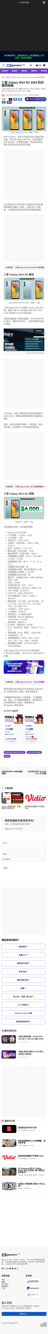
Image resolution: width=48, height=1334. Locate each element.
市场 (3, 1280)
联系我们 (5, 1286)
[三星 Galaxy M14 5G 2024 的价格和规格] (15, 99)
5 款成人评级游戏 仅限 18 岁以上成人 (31, 1185)
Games (20, 1188)
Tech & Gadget (34, 95)
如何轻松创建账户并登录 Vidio (34, 807)
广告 (3, 1288)
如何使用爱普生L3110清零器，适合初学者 (31, 1142)
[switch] (44, 65)
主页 (3, 77)
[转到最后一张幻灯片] (39, 788)
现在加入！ (24, 1314)
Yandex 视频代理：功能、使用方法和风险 (12, 807)
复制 (9, 102)
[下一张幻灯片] (43, 788)
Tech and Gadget (34, 752)
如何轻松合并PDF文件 (27, 1128)
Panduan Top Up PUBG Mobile (27, 1175)
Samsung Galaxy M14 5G (14, 752)
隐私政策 (43, 1326)
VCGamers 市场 (11, 705)
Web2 (7, 756)
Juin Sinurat (10, 95)
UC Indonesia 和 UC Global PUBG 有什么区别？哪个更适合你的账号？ (31, 1170)
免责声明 (43, 1325)
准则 (44, 1323)
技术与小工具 (10, 77)
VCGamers (12, 1323)
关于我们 (5, 1284)
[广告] (24, 27)
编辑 (3, 1282)
